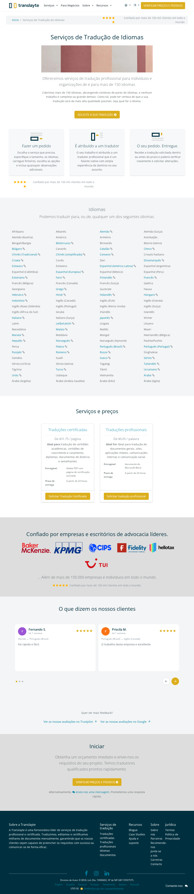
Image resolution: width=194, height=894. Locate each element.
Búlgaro (17, 249)
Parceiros (156, 838)
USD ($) (75, 888)
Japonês (105, 318)
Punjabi (17, 352)
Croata (16, 260)
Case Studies (137, 834)
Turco (59, 369)
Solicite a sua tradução (96, 114)
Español (70, 884)
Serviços (49, 5)
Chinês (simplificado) (69, 254)
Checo (148, 249)
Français (94, 884)
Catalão (104, 249)
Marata (16, 335)
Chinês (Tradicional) (24, 254)
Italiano (16, 318)
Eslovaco (17, 266)
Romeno (61, 352)
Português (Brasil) (111, 346)
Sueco (103, 358)
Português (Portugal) (157, 346)
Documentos (108, 855)
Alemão (104, 231)
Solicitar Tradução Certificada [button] (68, 496)
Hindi (59, 294)
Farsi (59, 277)
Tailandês (150, 364)
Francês (149, 277)
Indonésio (18, 300)
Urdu (15, 375)
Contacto (156, 864)
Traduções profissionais (126, 429)
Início (15, 20)
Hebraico (17, 294)
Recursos (102, 5)
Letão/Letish (63, 323)
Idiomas (105, 850)
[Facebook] (86, 873)
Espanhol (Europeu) (68, 272)
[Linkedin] (107, 873)
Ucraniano (150, 369)
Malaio (60, 329)
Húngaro (149, 294)
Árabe (147, 375)
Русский (134, 884)
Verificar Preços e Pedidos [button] (163, 5)
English (59, 884)
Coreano (105, 254)
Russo (103, 352)
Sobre (86, 5)
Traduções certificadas (67, 429)
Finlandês (106, 277)
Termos (170, 830)
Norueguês (63, 340)
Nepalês (17, 340)
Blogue (133, 830)
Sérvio (148, 358)
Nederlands (109, 884)
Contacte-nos (175, 886)
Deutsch (82, 884)
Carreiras (156, 859)
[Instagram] (96, 873)
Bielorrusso (63, 243)
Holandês (106, 294)
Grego (59, 289)
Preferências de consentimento (104, 888)
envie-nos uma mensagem (92, 792)
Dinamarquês (152, 260)
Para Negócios (70, 5)
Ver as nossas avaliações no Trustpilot (68, 721)
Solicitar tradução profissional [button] (126, 496)
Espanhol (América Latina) (116, 266)
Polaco (60, 346)
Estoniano (18, 277)
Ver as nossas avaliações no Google (123, 721)
